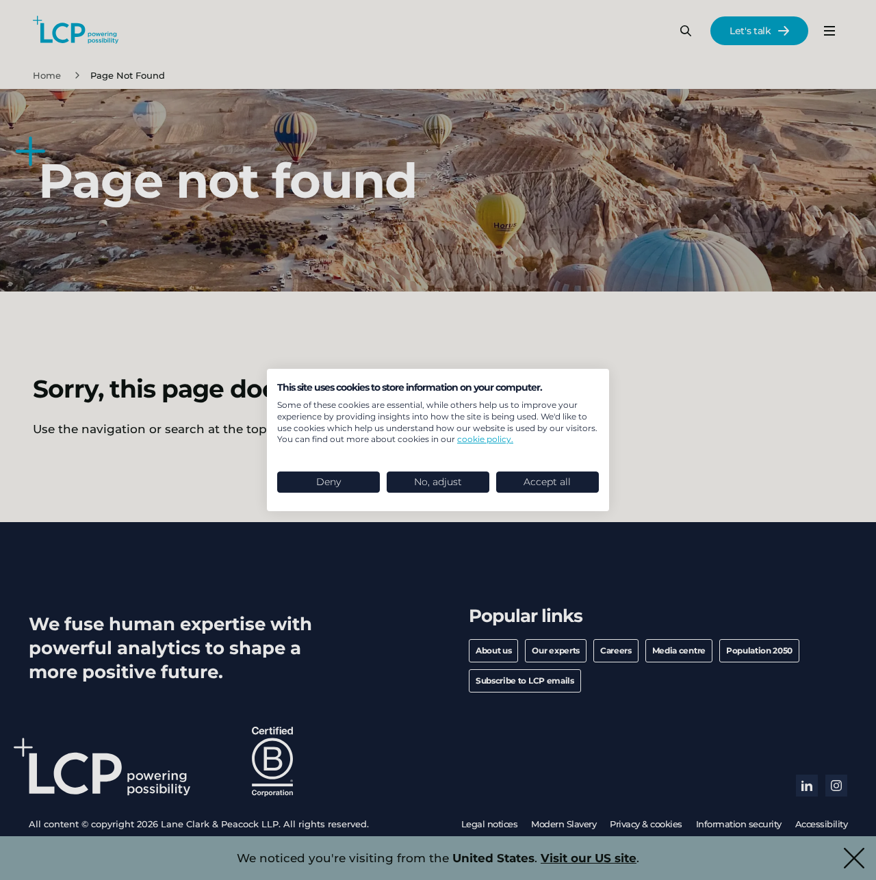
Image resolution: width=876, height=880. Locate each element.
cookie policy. (485, 439)
